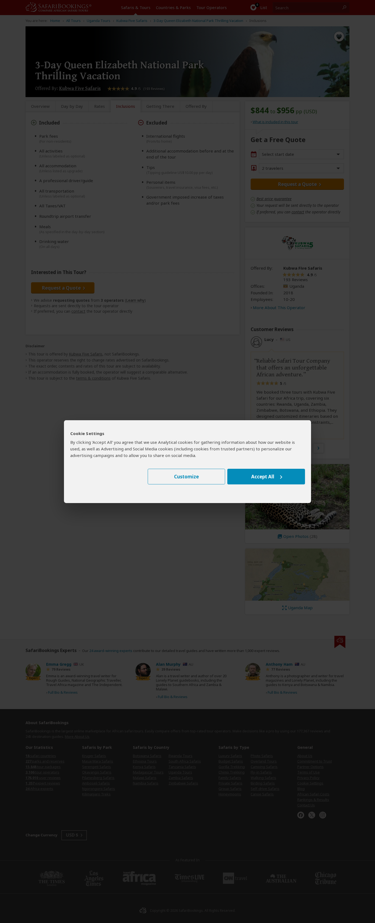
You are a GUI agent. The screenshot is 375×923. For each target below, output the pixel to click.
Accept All (262, 476)
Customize (186, 476)
